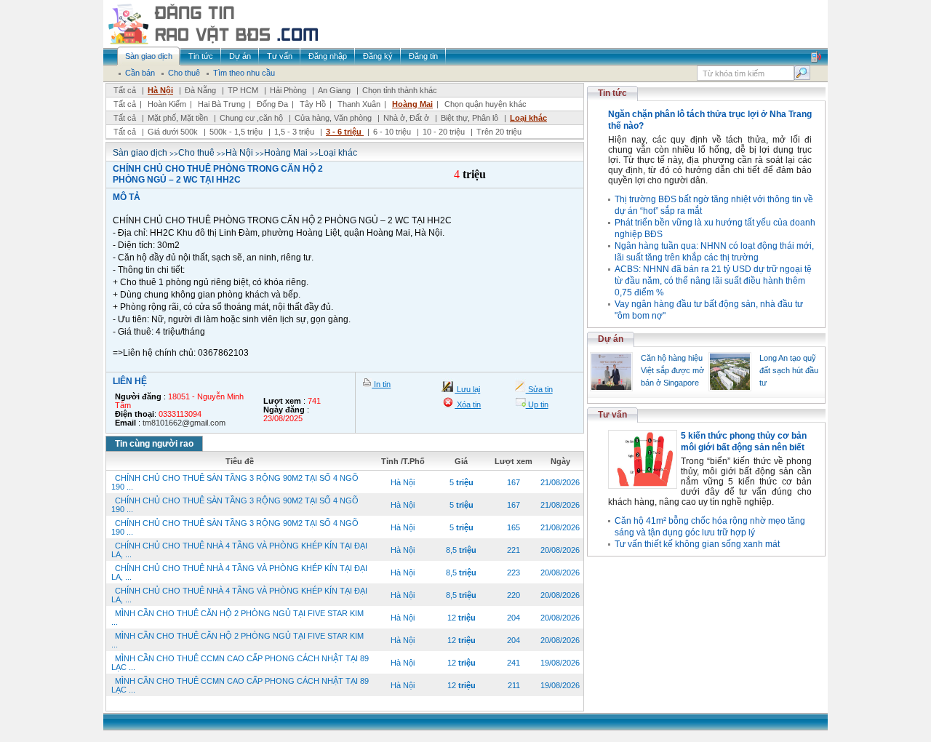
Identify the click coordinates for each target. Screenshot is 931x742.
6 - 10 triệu (393, 131)
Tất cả (124, 90)
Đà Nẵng (200, 90)
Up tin (537, 404)
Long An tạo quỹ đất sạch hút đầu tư (788, 370)
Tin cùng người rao (154, 444)
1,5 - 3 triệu (295, 131)
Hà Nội (160, 90)
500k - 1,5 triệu (237, 131)
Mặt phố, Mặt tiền (178, 117)
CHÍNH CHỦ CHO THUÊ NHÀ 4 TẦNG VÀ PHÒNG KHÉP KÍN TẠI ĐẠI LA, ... (239, 550)
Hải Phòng (288, 90)
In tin (381, 384)
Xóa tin (468, 404)
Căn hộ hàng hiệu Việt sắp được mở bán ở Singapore (672, 370)
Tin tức (612, 93)
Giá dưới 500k (173, 131)
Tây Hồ (313, 104)
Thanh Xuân (358, 104)
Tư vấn (612, 415)
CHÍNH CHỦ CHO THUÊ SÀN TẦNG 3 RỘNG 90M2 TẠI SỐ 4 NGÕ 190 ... (235, 482)
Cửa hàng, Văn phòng (333, 117)
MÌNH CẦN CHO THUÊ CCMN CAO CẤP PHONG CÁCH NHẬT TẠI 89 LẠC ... (240, 662)
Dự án (610, 339)
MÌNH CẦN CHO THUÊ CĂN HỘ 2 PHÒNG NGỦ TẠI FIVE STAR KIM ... (237, 617)
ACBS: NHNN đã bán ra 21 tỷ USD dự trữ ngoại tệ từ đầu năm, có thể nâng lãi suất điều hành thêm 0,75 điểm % (713, 281)
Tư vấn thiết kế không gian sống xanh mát (697, 544)
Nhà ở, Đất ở (406, 117)
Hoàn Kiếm (167, 104)
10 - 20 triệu (445, 131)
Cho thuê (196, 153)
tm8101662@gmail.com (184, 422)
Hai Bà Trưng (221, 104)
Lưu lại (467, 389)
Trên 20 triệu (499, 131)
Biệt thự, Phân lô (469, 117)
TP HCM (243, 90)
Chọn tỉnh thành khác (399, 90)
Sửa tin (539, 389)
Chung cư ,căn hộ (251, 117)
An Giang (334, 90)
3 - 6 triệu (345, 131)
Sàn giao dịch (140, 153)
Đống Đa (272, 104)
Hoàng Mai (412, 104)
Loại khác (528, 117)
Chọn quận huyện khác (485, 104)
